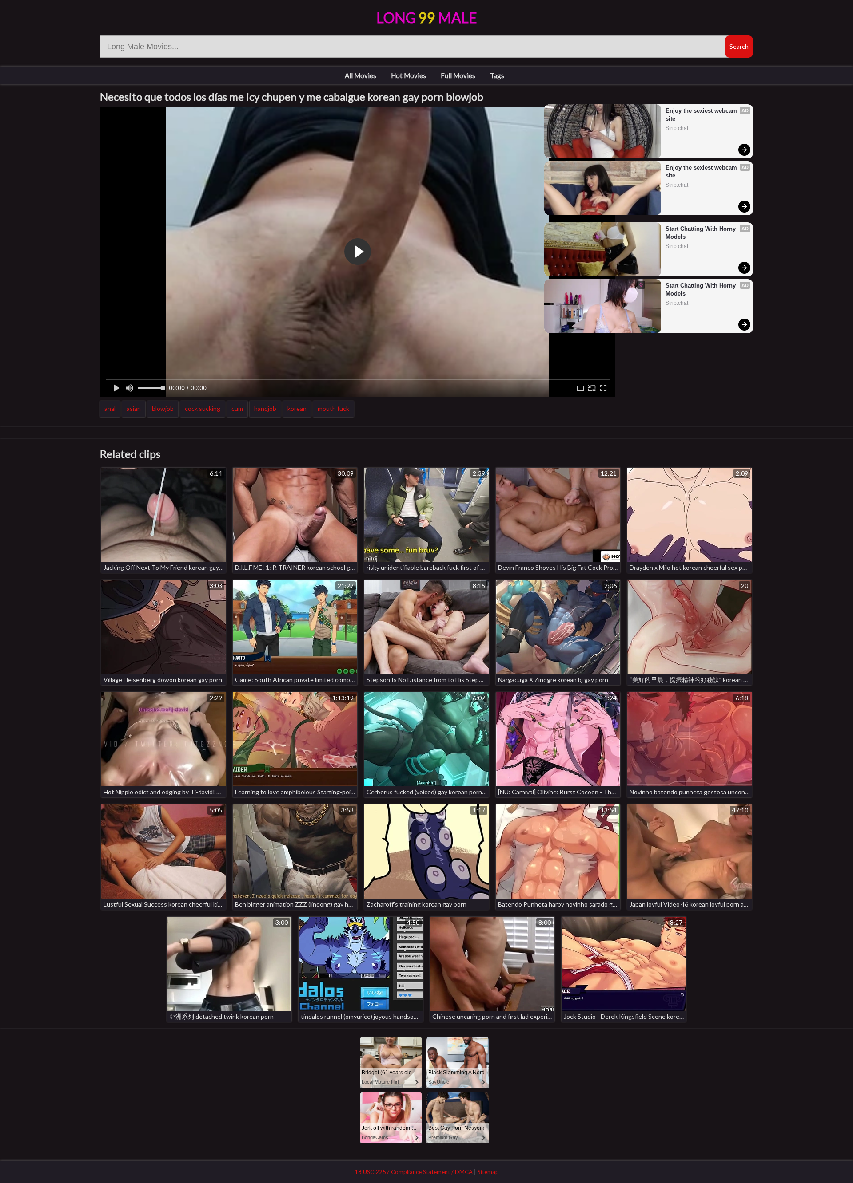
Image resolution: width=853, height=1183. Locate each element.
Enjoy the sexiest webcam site (702, 114)
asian (134, 408)
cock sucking (202, 408)
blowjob (163, 408)
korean (297, 408)
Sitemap (488, 1171)
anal (110, 408)
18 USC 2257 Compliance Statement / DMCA (414, 1171)
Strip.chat (677, 128)
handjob (265, 408)
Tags (497, 75)
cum (237, 408)
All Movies (360, 75)
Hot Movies (408, 75)
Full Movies (458, 75)
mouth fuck (333, 408)
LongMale (426, 17)
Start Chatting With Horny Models (701, 232)
